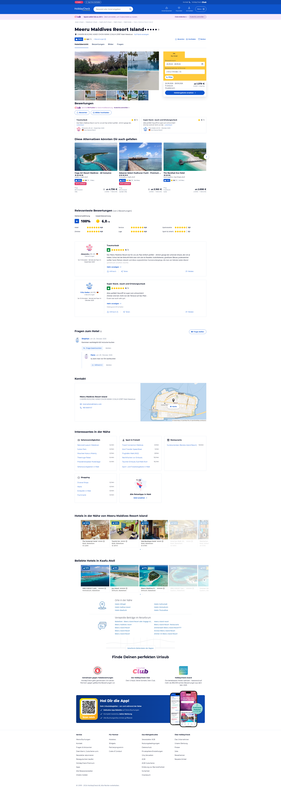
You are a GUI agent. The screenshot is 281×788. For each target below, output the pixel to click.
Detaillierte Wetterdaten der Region (140, 648)
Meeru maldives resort (123, 625)
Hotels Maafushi (121, 610)
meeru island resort (161, 621)
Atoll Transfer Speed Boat (132, 449)
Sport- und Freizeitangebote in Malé (136, 467)
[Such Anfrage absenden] (130, 9)
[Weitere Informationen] (104, 189)
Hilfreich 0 (98, 365)
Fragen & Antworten (84, 747)
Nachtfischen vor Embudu (132, 458)
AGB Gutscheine (148, 763)
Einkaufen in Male (84, 491)
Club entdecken (180, 17)
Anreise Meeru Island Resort (164, 631)
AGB (143, 759)
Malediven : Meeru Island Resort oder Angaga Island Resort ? (134, 621)
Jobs (176, 751)
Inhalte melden (82, 775)
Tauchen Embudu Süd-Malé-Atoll (134, 462)
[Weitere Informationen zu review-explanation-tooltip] (105, 39)
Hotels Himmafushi (161, 607)
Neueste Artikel (180, 759)
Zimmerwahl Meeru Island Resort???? (167, 628)
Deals (78, 2)
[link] (167, 9)
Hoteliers (112, 739)
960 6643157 (87, 408)
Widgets (112, 743)
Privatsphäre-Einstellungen (152, 751)
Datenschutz (147, 747)
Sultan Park (81, 449)
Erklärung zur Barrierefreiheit (153, 767)
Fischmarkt (81, 495)
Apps (78, 767)
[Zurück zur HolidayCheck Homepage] (82, 9)
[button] (101, 70)
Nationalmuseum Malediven (88, 445)
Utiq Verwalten (147, 755)
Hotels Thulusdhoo (161, 610)
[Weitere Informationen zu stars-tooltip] (158, 29)
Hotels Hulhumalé (160, 604)
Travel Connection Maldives (132, 445)
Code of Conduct (115, 751)
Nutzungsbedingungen (151, 743)
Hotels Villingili (120, 604)
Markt (79, 487)
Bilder (110, 44)
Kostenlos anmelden (197, 17)
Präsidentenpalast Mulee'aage (88, 462)
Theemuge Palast (84, 458)
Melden (108, 348)
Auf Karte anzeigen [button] (141, 34)
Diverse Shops (82, 483)
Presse (177, 747)
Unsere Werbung (181, 743)
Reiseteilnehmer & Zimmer (175, 68)
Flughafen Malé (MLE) (130, 453)
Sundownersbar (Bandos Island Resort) (182, 445)
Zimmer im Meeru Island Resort (165, 634)
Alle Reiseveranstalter (84, 771)
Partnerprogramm (116, 747)
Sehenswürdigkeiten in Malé (88, 467)
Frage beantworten (94, 348)
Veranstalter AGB (148, 739)
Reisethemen (180, 755)
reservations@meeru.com (92, 404)
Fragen (120, 44)
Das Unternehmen (182, 739)
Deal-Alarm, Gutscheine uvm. (87, 751)
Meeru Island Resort (122, 628)
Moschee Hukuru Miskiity (87, 453)
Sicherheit (146, 771)
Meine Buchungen (83, 739)
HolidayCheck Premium (85, 763)
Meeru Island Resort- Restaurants (166, 625)
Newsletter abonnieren (85, 755)
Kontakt (185, 2)
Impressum (146, 775)
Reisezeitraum (170, 61)
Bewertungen (98, 44)
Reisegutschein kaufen (85, 759)
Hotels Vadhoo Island (122, 607)
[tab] (174, 54)
